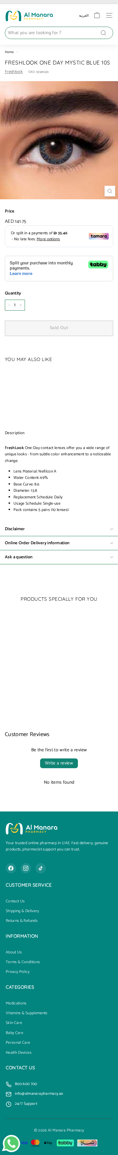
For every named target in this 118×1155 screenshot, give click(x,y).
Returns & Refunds (22, 921)
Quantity (13, 293)
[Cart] (97, 15)
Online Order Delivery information (37, 543)
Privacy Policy (18, 972)
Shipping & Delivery (22, 911)
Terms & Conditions (23, 962)
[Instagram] (26, 868)
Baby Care (14, 1033)
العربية (83, 15)
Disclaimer (15, 528)
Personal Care (18, 1043)
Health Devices (19, 1053)
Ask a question (18, 557)
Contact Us (15, 901)
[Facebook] (11, 868)
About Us (14, 952)
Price (10, 211)
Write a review (59, 763)
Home (9, 52)
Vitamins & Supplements (27, 1013)
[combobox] (59, 33)
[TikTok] (41, 868)
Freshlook (14, 72)
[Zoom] (110, 191)
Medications (16, 1003)
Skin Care (14, 1023)
